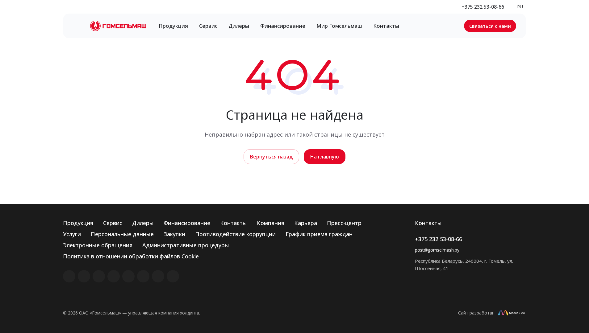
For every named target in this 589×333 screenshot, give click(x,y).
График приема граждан (319, 234)
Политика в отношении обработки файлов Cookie (131, 256)
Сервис (112, 223)
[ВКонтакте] (69, 276)
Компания (270, 223)
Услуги (72, 234)
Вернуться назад (271, 156)
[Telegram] (113, 276)
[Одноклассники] (143, 276)
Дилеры (143, 223)
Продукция (78, 223)
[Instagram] (99, 276)
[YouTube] (128, 276)
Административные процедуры (185, 245)
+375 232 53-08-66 (483, 6)
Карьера (305, 223)
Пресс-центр (344, 223)
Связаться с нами (490, 26)
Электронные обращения (97, 245)
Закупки (174, 234)
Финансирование (187, 223)
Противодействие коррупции (235, 234)
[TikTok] (158, 276)
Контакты (233, 223)
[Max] (173, 276)
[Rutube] (84, 276)
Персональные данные (122, 234)
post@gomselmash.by (437, 250)
